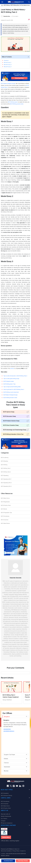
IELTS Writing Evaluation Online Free (13, 434)
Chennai (6, 763)
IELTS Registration (5, 501)
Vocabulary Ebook (8, 860)
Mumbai (6, 771)
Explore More (6, 837)
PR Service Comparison (6, 823)
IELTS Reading (4, 461)
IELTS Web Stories (5, 523)
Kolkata (6, 758)
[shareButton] (29, 20)
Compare (3, 820)
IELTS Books (4, 509)
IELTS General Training (6, 795)
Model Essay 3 (7, 66)
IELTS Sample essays (8, 381)
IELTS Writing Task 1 (6, 468)
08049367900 (7, 729)
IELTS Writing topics (13, 102)
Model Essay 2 (8, 64)
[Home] (2, 5)
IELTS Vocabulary (5, 516)
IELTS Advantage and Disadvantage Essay (14, 430)
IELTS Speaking (4, 475)
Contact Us (23, 851)
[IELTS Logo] (16, 2)
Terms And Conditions (6, 851)
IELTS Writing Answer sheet (10, 397)
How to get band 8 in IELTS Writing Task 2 (13, 389)
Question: (6, 60)
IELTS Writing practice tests (16, 104)
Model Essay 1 (7, 62)
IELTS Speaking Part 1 (6, 479)
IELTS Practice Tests (6, 505)
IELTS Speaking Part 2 (6, 482)
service (12, 368)
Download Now (19, 78)
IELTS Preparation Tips (6, 512)
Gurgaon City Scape (9, 754)
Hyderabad (7, 767)
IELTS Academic (5, 793)
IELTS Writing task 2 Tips (9, 384)
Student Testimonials (6, 816)
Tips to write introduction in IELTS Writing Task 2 (15, 376)
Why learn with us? (5, 814)
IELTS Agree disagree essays (8, 83)
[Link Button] (15, 781)
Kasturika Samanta (7, 16)
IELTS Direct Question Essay (11, 425)
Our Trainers (4, 818)
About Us (16, 849)
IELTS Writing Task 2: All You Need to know (20, 5)
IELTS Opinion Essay (8, 412)
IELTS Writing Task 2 (6, 472)
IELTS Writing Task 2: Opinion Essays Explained (11, 696)
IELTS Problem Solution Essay (11, 421)
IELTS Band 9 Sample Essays (10, 395)
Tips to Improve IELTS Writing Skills (12, 386)
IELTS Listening (4, 457)
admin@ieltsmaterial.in (8, 731)
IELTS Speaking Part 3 (6, 486)
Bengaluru (7, 716)
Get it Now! (19, 446)
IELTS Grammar (4, 519)
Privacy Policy (16, 851)
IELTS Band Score (5, 498)
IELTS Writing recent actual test (11, 392)
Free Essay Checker (23, 860)
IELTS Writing (7, 5)
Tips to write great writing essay (11, 378)
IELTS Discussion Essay (9, 416)
